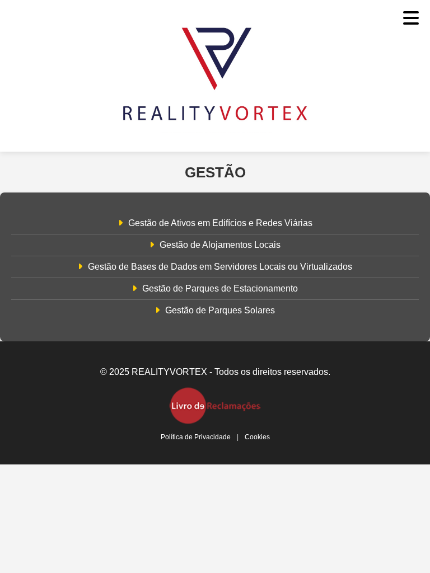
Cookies (257, 437)
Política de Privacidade (196, 437)
